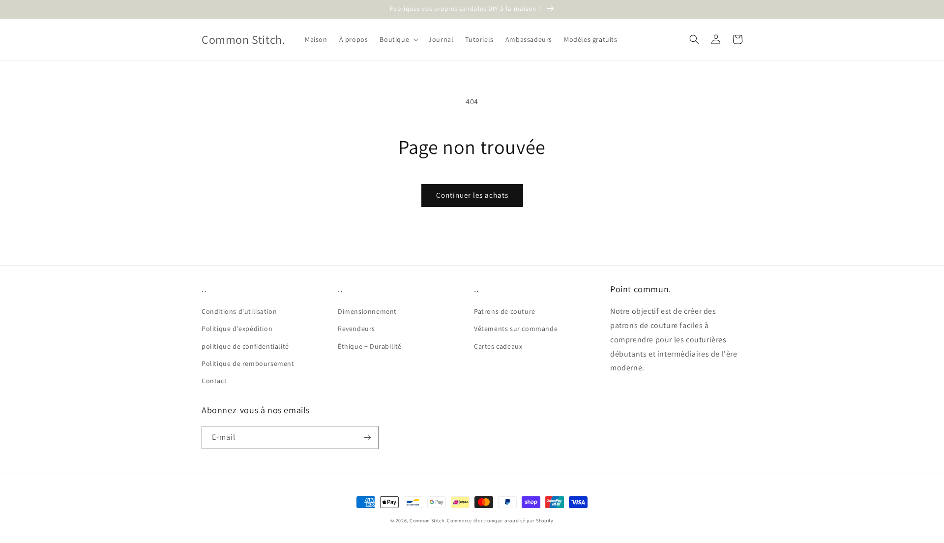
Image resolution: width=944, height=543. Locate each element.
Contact (214, 380)
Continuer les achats (472, 195)
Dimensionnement (367, 311)
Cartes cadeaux (498, 346)
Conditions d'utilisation (239, 311)
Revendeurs (356, 328)
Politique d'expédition (237, 328)
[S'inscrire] (367, 437)
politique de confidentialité (245, 346)
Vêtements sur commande (516, 328)
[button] (398, 39)
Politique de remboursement (248, 363)
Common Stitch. (428, 520)
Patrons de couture (504, 311)
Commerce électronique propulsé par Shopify (500, 520)
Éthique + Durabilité (370, 346)
